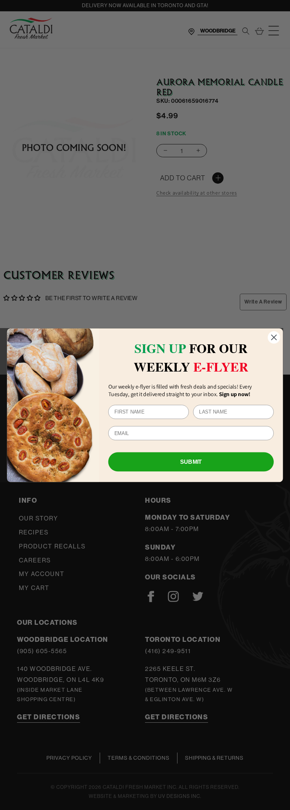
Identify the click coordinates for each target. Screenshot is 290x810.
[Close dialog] (274, 337)
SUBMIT (191, 461)
